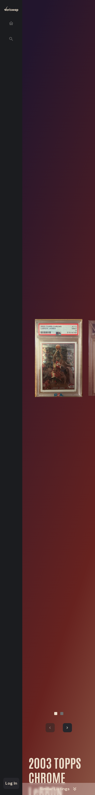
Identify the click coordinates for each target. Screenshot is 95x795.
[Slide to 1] (55, 713)
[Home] (11, 23)
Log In (11, 783)
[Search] (11, 39)
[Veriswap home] (11, 9)
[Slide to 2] (61, 713)
